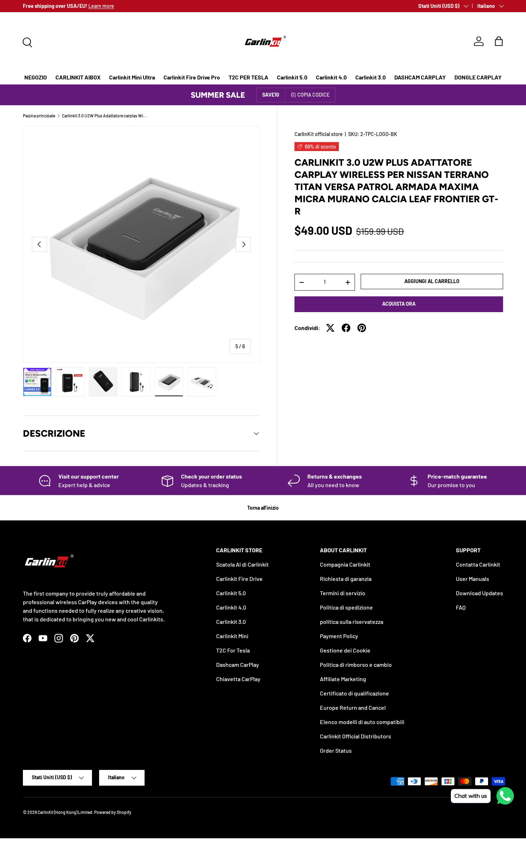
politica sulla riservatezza (351, 621)
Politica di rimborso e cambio (356, 664)
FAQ (461, 607)
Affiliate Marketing (343, 678)
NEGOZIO (35, 77)
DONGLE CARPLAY (478, 77)
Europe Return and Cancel (353, 707)
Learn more (101, 6)
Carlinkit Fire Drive (239, 578)
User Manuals (472, 578)
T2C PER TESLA (248, 77)
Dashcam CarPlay (237, 664)
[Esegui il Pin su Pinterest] (362, 328)
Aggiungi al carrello (431, 281)
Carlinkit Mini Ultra (132, 77)
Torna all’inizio (263, 508)
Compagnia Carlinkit (345, 564)
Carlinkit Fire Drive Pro (192, 77)
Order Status (336, 750)
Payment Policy (339, 635)
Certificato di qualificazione (354, 693)
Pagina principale (39, 115)
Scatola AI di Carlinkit (242, 564)
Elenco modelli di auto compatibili (362, 721)
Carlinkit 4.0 (331, 77)
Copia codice (313, 95)
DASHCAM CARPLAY (420, 77)
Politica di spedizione (346, 607)
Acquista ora (398, 304)
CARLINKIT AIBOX (78, 77)
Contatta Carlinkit (478, 564)
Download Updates (479, 593)
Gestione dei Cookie (345, 650)
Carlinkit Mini (232, 635)
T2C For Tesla (233, 650)
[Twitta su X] (330, 328)
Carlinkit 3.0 (370, 77)
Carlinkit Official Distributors (355, 736)
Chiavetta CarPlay (238, 678)
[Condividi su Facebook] (346, 328)
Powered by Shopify (112, 812)
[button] (499, 41)
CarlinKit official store (318, 134)
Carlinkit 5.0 (292, 77)
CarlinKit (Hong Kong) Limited (65, 812)
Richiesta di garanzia (345, 578)
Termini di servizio (342, 593)
